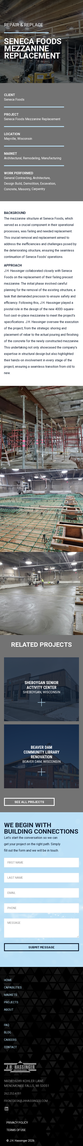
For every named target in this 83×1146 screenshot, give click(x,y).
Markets (10, 994)
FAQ (6, 1025)
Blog (7, 1032)
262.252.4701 (12, 1093)
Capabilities (13, 987)
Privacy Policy (17, 1122)
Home (8, 980)
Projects (11, 1002)
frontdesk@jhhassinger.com (26, 1100)
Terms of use (16, 1130)
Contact (10, 1047)
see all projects (29, 802)
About (8, 1009)
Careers (10, 1039)
